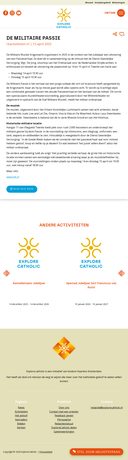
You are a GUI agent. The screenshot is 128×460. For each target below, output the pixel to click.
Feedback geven (64, 415)
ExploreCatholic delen (64, 427)
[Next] (121, 273)
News (21, 407)
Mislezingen (118, 2)
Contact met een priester (64, 411)
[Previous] (6, 273)
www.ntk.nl (12, 177)
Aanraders (21, 419)
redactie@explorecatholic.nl (107, 407)
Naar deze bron (22, 189)
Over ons (64, 407)
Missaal (89, 2)
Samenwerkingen (64, 431)
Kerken (21, 427)
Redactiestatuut (64, 423)
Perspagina (64, 419)
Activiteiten (21, 411)
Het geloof (21, 415)
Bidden (21, 423)
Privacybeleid (45, 451)
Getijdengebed (103, 2)
